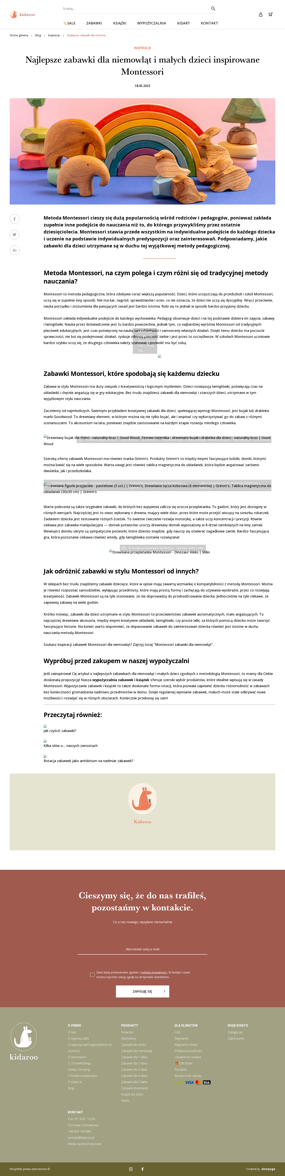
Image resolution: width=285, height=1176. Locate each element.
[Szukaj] (213, 8)
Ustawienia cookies (187, 1057)
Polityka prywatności (188, 1051)
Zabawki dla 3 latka (134, 1069)
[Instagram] (131, 1169)
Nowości (127, 1032)
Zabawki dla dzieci (133, 1044)
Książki (119, 23)
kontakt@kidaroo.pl (81, 1137)
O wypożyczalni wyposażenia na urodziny (90, 1047)
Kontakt (209, 23)
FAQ (177, 1032)
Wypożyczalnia (151, 23)
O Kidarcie (75, 1082)
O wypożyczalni (78, 1038)
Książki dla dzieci (132, 1094)
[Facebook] (142, 1169)
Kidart (183, 23)
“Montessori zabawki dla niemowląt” (183, 644)
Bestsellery (128, 1038)
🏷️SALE (69, 23)
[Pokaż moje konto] (261, 14)
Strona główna (19, 35)
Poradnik (180, 1069)
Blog (38, 35)
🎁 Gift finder (183, 1063)
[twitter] (14, 234)
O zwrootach (77, 1057)
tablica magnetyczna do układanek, (175, 464)
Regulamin (181, 1038)
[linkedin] (14, 250)
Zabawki (94, 23)
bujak (243, 410)
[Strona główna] (22, 14)
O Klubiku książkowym (82, 1076)
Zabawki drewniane (134, 1088)
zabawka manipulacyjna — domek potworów (101, 525)
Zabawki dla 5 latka (134, 1082)
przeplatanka (199, 506)
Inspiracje (54, 35)
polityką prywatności (154, 972)
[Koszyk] (270, 14)
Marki (125, 1100)
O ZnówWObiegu (79, 1063)
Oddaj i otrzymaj (79, 1069)
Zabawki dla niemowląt (136, 1051)
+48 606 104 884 (79, 1131)
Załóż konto (236, 1038)
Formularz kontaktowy (83, 1125)
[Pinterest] (154, 1169)
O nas (72, 1032)
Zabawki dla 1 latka (134, 1057)
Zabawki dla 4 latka (134, 1076)
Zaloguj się (235, 1032)
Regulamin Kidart (186, 1044)
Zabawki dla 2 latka (134, 1063)
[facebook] (14, 219)
